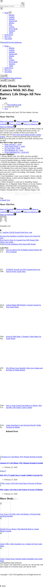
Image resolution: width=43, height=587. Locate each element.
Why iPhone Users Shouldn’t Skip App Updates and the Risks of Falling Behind (24, 369)
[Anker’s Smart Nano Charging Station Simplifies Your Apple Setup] (4, 557)
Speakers (12, 64)
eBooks (11, 56)
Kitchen (11, 48)
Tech (6, 109)
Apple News (8, 68)
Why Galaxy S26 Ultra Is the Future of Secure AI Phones (21, 490)
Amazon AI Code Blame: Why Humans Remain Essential (21, 463)
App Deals (8, 72)
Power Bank (13, 62)
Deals (6, 46)
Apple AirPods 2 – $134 (12, 144)
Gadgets (12, 50)
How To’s (7, 70)
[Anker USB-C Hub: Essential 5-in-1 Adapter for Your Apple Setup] (4, 542)
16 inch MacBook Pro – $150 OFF (16, 152)
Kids (10, 58)
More (4, 586)
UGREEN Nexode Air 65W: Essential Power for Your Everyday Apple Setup (23, 270)
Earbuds (12, 52)
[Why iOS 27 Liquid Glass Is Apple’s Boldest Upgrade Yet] (3, 471)
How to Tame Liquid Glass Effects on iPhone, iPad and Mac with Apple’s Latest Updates (24, 406)
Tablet (11, 66)
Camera (11, 60)
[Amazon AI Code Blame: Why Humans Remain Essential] (21, 459)
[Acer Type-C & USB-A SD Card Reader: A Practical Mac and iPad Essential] (5, 512)
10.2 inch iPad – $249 (12, 148)
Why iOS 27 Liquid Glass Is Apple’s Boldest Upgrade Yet (21, 475)
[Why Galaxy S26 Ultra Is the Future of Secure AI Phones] (21, 485)
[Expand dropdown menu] (10, 46)
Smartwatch (13, 54)
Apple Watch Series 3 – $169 (14, 146)
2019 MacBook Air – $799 (13, 150)
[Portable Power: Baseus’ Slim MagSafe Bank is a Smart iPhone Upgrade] (4, 527)
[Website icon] (0, 230)
